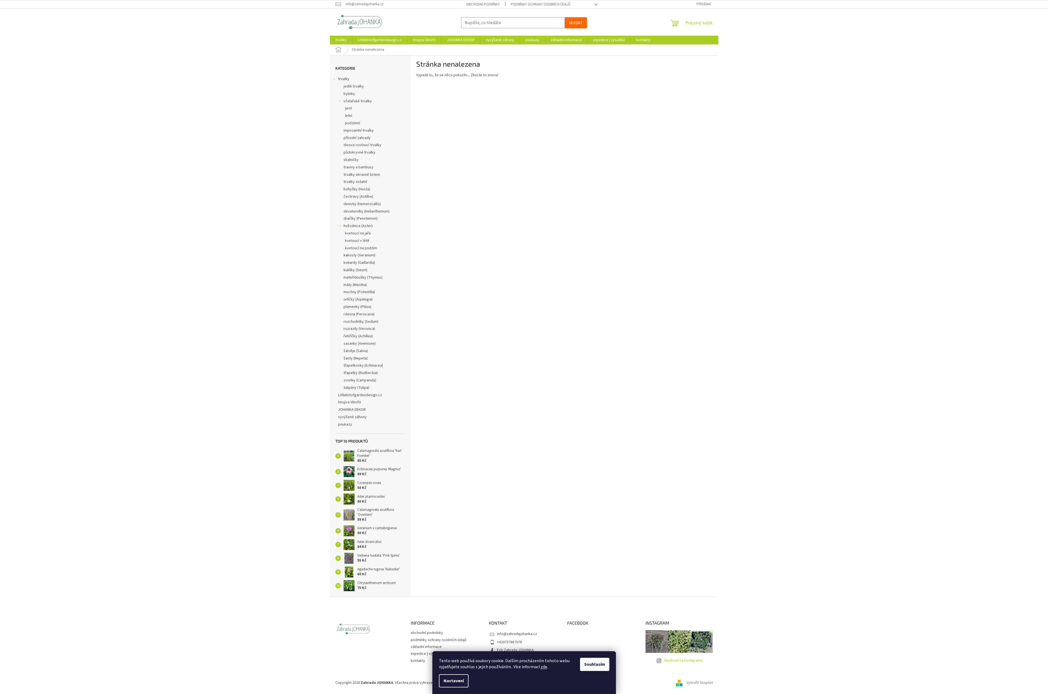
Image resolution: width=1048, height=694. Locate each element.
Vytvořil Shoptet (699, 682)
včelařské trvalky (358, 101)
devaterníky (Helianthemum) (367, 211)
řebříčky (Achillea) (358, 336)
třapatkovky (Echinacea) (363, 365)
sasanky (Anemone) (360, 343)
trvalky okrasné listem (362, 174)
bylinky (349, 94)
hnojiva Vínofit (349, 402)
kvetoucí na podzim (361, 248)
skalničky (351, 160)
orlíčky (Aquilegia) (358, 299)
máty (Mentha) (355, 285)
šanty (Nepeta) (356, 358)
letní (348, 115)
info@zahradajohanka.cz (517, 634)
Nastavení (454, 681)
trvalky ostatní (355, 182)
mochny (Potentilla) (359, 292)
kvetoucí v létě (357, 240)
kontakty (418, 661)
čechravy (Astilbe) (358, 196)
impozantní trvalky (359, 130)
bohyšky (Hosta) (357, 189)
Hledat (575, 22)
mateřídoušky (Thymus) (363, 277)
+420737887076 (509, 642)
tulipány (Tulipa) (356, 387)
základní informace (426, 647)
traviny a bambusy (358, 167)
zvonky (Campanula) (360, 380)
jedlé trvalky (354, 86)
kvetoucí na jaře (358, 233)
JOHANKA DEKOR (352, 409)
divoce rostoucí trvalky (362, 145)
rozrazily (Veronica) (359, 329)
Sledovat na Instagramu (683, 660)
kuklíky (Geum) (355, 270)
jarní (348, 108)
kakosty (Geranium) (359, 255)
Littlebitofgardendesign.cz (360, 395)
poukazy (345, 424)
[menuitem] (341, 40)
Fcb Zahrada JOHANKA (515, 650)
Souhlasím (594, 664)
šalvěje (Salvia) (356, 351)
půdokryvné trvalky (359, 152)
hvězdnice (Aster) (358, 226)
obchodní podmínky (483, 4)
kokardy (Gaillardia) (359, 262)
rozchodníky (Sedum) (361, 321)
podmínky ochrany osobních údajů (540, 4)
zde (544, 667)
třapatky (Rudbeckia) (361, 373)
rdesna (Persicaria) (359, 314)
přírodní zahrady (357, 138)
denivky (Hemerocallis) (362, 204)
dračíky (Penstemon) (361, 218)
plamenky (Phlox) (357, 307)
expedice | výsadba (426, 653)
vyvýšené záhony (352, 417)
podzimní (352, 123)
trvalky (343, 79)
